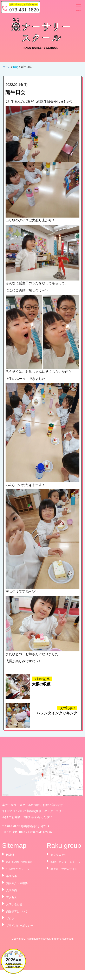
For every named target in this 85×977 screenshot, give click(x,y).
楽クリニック (59, 854)
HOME (10, 854)
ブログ (10, 918)
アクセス (11, 897)
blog (16, 67)
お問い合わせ (14, 904)
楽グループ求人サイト (64, 869)
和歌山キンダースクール (65, 862)
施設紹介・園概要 (17, 883)
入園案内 (11, 890)
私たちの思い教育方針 (19, 862)
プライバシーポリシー (19, 925)
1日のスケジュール (17, 869)
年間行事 (11, 876)
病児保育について (17, 911)
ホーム (6, 67)
